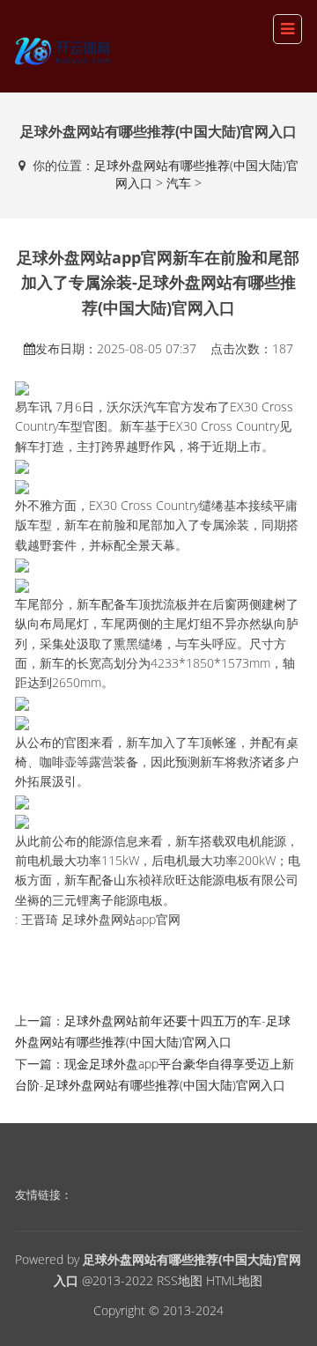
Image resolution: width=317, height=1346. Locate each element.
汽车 (178, 182)
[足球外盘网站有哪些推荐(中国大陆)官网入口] (64, 48)
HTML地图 (234, 1280)
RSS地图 (180, 1280)
